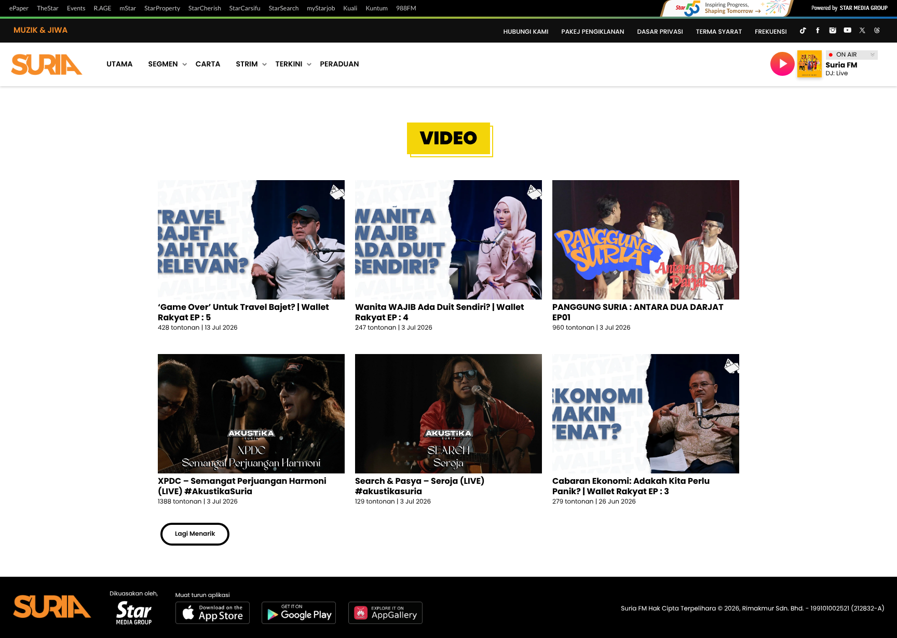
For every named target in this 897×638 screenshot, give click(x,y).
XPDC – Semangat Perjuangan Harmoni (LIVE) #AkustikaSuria (242, 486)
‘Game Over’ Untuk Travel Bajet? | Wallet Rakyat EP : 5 (243, 312)
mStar (128, 8)
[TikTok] (803, 31)
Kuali (350, 8)
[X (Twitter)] (862, 31)
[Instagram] (832, 31)
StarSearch (284, 8)
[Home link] (46, 64)
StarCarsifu (245, 8)
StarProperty (162, 8)
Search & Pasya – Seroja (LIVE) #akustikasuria (420, 486)
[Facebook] (817, 31)
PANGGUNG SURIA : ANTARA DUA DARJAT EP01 (638, 312)
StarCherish (204, 8)
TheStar (48, 8)
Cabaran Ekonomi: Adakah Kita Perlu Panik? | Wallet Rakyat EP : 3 (631, 486)
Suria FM (842, 65)
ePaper (19, 8)
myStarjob (321, 8)
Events (76, 8)
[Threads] (877, 31)
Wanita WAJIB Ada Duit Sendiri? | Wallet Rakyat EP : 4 (439, 312)
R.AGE (103, 8)
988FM (406, 8)
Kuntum (376, 8)
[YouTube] (847, 31)
